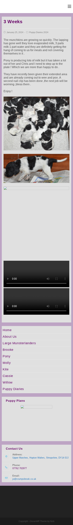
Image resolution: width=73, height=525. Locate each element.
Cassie (8, 376)
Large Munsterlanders (19, 343)
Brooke (8, 349)
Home (7, 330)
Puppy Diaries (13, 389)
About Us (10, 336)
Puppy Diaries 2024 (38, 32)
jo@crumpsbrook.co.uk (24, 479)
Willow (8, 382)
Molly (7, 363)
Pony (6, 356)
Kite (6, 369)
